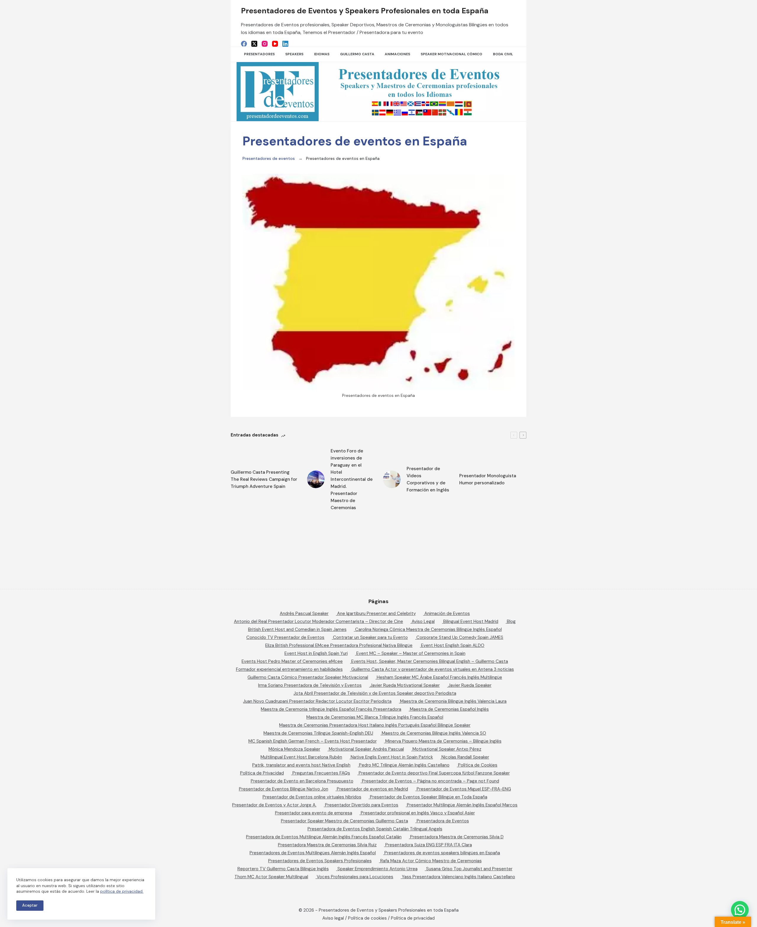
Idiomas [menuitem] (321, 54)
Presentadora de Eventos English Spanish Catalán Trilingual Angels (375, 829)
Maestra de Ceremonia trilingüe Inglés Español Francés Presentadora (331, 709)
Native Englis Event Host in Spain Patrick (392, 757)
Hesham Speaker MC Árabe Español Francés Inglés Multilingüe (439, 677)
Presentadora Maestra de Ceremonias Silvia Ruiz (327, 845)
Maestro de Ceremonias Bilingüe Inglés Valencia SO (434, 733)
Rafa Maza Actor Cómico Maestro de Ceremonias (431, 861)
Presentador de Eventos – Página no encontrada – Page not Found (430, 781)
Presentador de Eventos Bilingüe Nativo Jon (283, 789)
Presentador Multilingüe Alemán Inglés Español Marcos (462, 805)
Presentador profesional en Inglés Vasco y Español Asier (418, 813)
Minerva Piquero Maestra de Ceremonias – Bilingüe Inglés (443, 741)
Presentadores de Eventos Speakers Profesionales (320, 861)
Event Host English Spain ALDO (452, 645)
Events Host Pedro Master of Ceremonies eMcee (292, 661)
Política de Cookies (477, 765)
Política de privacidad (413, 918)
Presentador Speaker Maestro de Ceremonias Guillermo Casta (344, 821)
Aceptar (30, 905)
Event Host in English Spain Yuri (316, 653)
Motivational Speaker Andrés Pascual (366, 749)
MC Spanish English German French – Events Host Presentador (312, 741)
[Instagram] (265, 44)
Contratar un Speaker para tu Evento (370, 637)
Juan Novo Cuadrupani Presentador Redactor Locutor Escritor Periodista (317, 701)
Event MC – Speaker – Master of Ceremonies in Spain (410, 653)
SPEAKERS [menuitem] (294, 54)
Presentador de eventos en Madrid (372, 789)
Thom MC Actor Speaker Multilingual (271, 877)
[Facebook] (244, 44)
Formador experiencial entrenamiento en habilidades (289, 669)
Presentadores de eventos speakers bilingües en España (442, 853)
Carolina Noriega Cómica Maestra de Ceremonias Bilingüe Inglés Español (428, 629)
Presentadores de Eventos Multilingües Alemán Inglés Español (313, 853)
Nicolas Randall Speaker (465, 757)
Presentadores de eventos (268, 158)
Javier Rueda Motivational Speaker (405, 685)
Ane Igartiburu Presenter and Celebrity (376, 613)
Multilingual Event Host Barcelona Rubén (301, 757)
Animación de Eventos (447, 613)
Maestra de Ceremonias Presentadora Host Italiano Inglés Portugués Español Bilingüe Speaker (374, 725)
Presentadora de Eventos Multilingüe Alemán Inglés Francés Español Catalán (324, 837)
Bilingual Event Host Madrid (470, 621)
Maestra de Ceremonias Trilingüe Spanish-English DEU (318, 733)
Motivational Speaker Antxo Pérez (447, 749)
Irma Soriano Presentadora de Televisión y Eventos (310, 685)
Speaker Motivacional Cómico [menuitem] (451, 54)
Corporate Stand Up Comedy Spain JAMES (459, 637)
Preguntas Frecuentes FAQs (321, 773)
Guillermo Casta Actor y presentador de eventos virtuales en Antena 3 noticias (432, 669)
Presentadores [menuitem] (259, 54)
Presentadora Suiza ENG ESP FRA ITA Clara (428, 845)
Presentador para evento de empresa (313, 813)
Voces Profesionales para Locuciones (355, 877)
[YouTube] (275, 44)
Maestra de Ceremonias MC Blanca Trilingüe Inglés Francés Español (374, 717)
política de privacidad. (121, 891)
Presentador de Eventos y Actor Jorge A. (274, 805)
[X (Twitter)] (254, 44)
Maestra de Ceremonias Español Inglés (449, 709)
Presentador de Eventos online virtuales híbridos (312, 797)
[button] (740, 910)
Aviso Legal (423, 621)
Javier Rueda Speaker (469, 685)
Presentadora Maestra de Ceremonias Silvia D (457, 837)
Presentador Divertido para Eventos (361, 805)
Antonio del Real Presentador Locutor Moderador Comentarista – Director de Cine (318, 621)
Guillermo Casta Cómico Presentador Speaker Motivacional (308, 677)
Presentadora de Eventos (443, 821)
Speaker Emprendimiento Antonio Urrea (377, 869)
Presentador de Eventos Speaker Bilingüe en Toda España (428, 797)
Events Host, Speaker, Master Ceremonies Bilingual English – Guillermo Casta (429, 661)
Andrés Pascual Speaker (304, 613)
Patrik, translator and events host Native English (301, 765)
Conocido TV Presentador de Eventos (285, 637)
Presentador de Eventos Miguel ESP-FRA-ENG (464, 789)
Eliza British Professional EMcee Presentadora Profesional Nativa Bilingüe (339, 645)
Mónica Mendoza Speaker (294, 749)
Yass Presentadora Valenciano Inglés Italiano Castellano (458, 877)
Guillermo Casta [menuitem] (357, 54)
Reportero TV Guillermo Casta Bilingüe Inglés (283, 869)
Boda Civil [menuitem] (503, 54)
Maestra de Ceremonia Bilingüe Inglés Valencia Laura (453, 701)
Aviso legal (333, 918)
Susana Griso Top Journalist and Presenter (469, 869)
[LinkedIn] (285, 44)
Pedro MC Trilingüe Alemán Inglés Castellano (404, 765)
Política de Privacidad (262, 773)
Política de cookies (367, 918)
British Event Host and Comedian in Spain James (297, 629)
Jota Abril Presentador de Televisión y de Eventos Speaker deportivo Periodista (375, 693)
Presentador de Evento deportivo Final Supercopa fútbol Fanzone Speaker (434, 773)
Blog (511, 621)
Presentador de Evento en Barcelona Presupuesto (302, 781)
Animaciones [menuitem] (397, 54)
